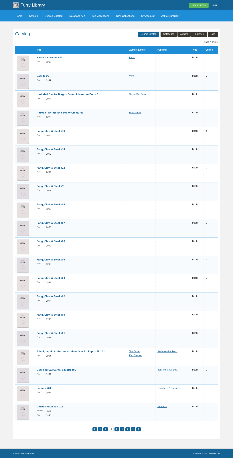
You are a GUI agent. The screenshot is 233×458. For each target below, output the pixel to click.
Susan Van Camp (138, 94)
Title (39, 50)
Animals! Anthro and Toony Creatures (60, 112)
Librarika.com (214, 453)
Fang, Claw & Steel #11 (51, 186)
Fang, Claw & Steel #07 (51, 222)
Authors (184, 34)
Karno (132, 57)
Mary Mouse (135, 112)
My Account (148, 15)
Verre (132, 76)
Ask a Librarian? (170, 15)
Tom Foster (134, 351)
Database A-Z (77, 15)
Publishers (199, 34)
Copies (209, 50)
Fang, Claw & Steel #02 (51, 296)
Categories (168, 34)
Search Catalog (54, 15)
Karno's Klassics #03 (49, 57)
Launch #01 (44, 388)
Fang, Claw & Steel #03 (51, 314)
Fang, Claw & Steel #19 (51, 131)
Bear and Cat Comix (167, 370)
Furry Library (32, 5)
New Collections (125, 15)
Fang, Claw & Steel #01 (51, 333)
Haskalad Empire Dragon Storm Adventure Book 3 (67, 94)
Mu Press (162, 406)
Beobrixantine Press (167, 351)
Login (215, 5)
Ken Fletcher (135, 355)
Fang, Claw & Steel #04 (51, 277)
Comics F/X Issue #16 (50, 406)
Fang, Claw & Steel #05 (51, 259)
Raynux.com (28, 453)
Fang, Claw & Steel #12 (51, 167)
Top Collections (100, 15)
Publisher (162, 50)
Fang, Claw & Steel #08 (51, 204)
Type (194, 50)
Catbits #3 (43, 75)
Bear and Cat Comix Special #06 (56, 369)
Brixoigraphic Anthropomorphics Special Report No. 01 (71, 351)
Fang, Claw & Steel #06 (51, 241)
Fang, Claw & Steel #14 (51, 149)
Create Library (199, 5)
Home (18, 15)
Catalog (33, 15)
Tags (212, 34)
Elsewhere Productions (168, 388)
